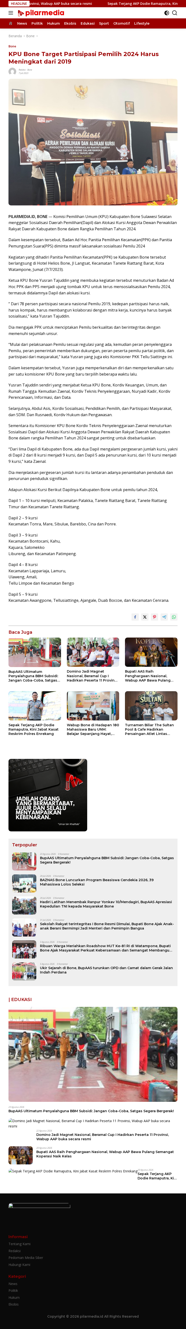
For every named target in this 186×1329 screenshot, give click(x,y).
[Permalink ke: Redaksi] (12, 71)
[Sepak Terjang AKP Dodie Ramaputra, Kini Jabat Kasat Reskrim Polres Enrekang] (34, 705)
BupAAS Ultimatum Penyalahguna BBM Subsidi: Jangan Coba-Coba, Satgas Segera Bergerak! (33, 676)
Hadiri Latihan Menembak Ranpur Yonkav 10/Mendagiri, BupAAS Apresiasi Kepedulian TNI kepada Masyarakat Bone (106, 904)
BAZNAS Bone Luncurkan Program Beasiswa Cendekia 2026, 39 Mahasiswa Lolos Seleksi (97, 882)
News (12, 1283)
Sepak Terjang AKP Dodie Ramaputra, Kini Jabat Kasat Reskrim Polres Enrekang (33, 729)
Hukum (14, 1297)
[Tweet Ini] (144, 617)
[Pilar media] (40, 13)
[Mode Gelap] (167, 13)
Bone (12, 46)
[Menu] (11, 13)
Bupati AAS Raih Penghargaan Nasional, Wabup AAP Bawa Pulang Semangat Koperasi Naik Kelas (147, 676)
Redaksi (22, 69)
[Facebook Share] (135, 617)
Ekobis (13, 1304)
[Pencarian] (175, 13)
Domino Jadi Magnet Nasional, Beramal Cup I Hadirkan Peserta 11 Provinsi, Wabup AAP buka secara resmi (92, 676)
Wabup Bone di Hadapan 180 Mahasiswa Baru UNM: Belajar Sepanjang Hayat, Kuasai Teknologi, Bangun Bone (93, 729)
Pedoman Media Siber (25, 1257)
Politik (13, 1290)
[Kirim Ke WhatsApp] (174, 617)
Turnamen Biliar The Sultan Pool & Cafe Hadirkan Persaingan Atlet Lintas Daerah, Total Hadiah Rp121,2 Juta (150, 729)
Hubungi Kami (19, 1264)
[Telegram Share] (164, 617)
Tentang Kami (19, 1244)
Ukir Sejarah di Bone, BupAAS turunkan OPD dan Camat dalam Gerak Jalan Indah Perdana (106, 970)
